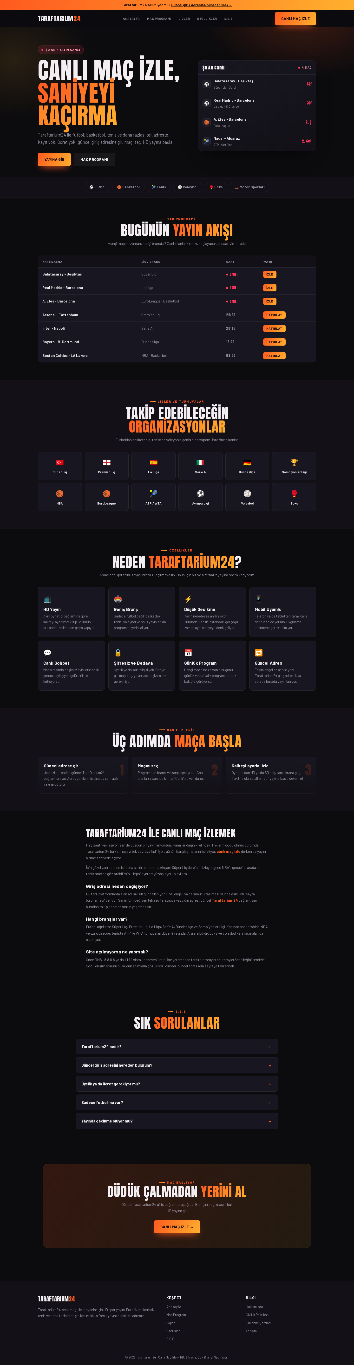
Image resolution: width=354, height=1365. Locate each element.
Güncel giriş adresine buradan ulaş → (201, 5)
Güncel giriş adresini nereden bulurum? (176, 1065)
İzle (269, 274)
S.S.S (228, 18)
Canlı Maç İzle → (177, 1226)
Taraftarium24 (225, 900)
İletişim (251, 1331)
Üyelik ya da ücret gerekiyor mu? (176, 1084)
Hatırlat (274, 315)
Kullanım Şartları (258, 1323)
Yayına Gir (54, 159)
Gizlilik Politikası (257, 1314)
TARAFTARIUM (59, 18)
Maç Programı (159, 18)
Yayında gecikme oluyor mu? (176, 1121)
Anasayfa (131, 18)
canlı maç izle (228, 851)
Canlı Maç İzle (295, 18)
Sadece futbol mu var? (176, 1102)
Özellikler (207, 18)
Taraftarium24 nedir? (176, 1046)
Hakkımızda (254, 1307)
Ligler (184, 18)
